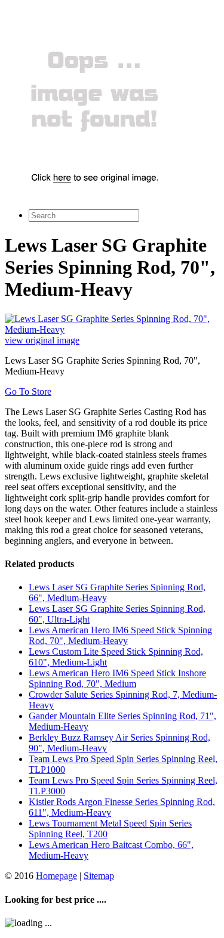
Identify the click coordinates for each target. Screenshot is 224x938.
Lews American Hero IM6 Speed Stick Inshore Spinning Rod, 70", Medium (117, 678)
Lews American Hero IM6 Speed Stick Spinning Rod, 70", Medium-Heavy (120, 635)
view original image (42, 340)
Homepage (56, 876)
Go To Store (28, 391)
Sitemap (99, 876)
